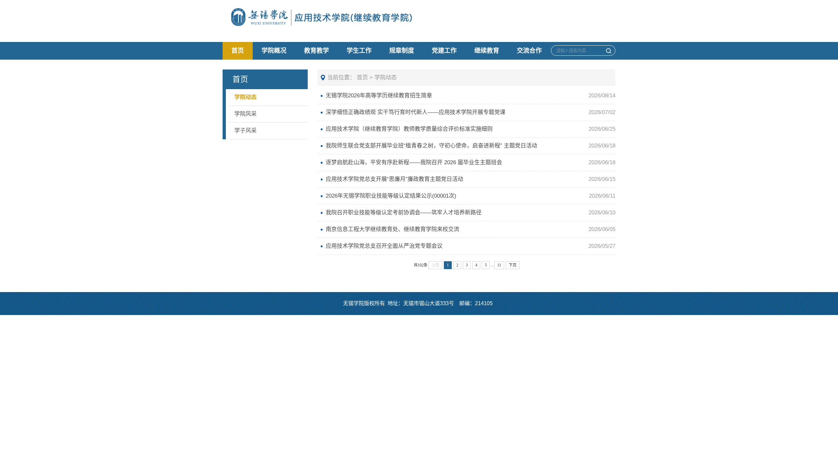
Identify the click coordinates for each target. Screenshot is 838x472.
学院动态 (245, 97)
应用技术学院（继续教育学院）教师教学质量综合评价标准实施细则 (409, 129)
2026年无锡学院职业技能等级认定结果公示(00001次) (391, 196)
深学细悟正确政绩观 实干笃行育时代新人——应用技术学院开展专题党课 (415, 112)
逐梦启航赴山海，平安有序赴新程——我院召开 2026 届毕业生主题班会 (414, 162)
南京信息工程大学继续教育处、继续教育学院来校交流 (392, 229)
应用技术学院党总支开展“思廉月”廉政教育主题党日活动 (394, 179)
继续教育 (486, 50)
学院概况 (274, 50)
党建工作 (444, 50)
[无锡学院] (259, 20)
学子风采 (245, 131)
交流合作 (529, 50)
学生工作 (359, 50)
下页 (513, 265)
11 (499, 265)
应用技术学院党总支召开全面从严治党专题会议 (384, 246)
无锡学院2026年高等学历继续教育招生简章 (379, 95)
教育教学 (316, 50)
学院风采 (245, 114)
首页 (237, 50)
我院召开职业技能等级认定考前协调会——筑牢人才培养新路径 (404, 212)
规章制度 (401, 50)
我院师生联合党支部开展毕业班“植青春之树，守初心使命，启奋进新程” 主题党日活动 (431, 146)
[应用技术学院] (351, 20)
